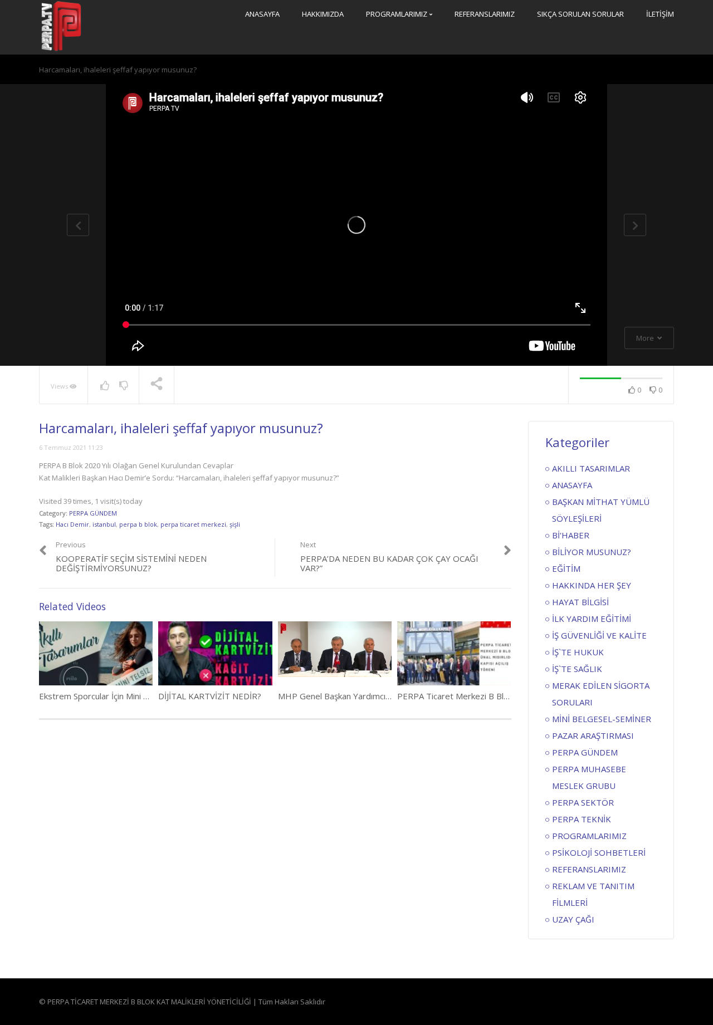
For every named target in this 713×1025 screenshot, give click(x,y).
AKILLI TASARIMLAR (591, 468)
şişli (234, 524)
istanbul (104, 524)
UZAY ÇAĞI (573, 919)
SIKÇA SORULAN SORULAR (580, 14)
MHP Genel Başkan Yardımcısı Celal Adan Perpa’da (374, 696)
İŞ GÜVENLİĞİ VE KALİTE (599, 635)
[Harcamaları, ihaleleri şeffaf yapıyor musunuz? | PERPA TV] (61, 26)
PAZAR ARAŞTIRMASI (593, 735)
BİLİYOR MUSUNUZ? (591, 551)
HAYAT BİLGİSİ (580, 601)
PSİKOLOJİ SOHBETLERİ (599, 852)
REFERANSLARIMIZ (485, 14)
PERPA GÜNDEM (93, 513)
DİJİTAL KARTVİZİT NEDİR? (209, 696)
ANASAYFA (262, 14)
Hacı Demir (72, 524)
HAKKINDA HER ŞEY (591, 585)
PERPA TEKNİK (581, 819)
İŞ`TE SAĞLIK (577, 668)
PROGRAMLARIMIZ (397, 14)
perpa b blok (138, 524)
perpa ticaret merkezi (193, 524)
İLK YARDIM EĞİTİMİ (591, 618)
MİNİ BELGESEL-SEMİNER (601, 718)
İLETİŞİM (660, 14)
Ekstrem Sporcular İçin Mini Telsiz (102, 696)
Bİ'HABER (570, 535)
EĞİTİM (566, 568)
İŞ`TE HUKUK (578, 652)
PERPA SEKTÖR (583, 802)
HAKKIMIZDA (323, 14)
